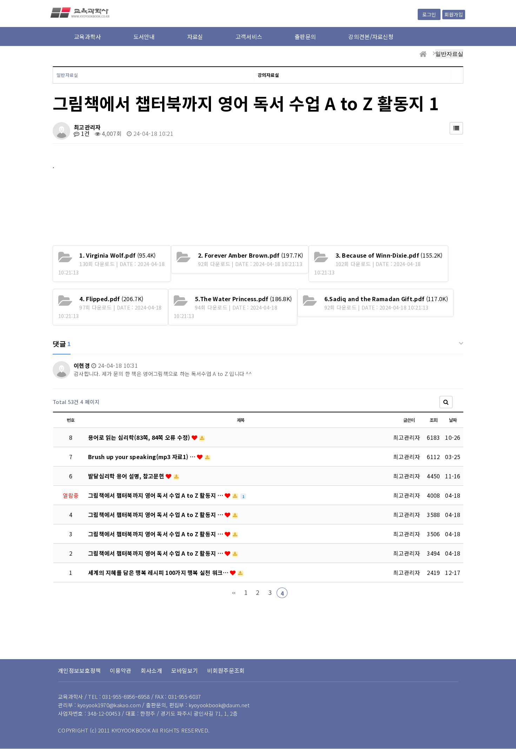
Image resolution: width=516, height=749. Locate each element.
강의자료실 (268, 75)
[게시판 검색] (445, 402)
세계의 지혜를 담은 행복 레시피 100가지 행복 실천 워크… (159, 572)
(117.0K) (386, 298)
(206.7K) (111, 298)
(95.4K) (117, 255)
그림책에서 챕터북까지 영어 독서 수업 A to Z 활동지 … (156, 495)
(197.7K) (250, 255)
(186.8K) (243, 298)
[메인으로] (423, 54)
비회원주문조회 (226, 670)
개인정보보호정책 (79, 670)
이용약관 (120, 670)
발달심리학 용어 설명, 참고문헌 (127, 476)
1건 (84, 133)
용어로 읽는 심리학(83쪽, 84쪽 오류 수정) (140, 437)
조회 (433, 420)
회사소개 (151, 670)
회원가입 (453, 14)
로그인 (429, 14)
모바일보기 (184, 670)
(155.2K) (389, 255)
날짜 (452, 420)
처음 (234, 593)
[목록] (456, 128)
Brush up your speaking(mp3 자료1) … (142, 456)
